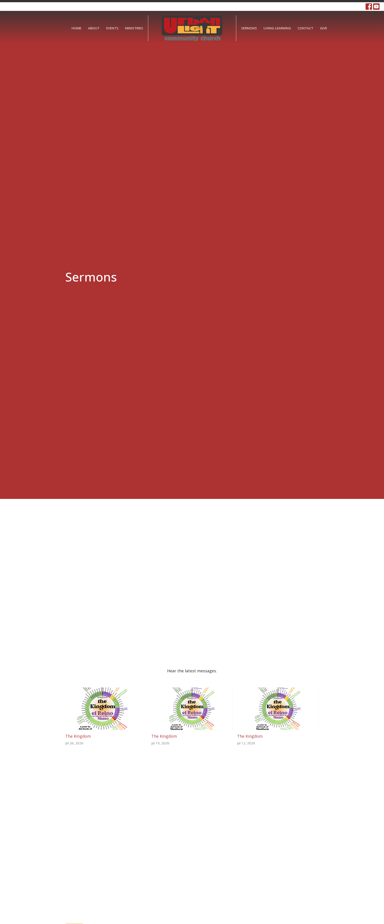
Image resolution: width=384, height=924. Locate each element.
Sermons (249, 28)
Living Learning (277, 28)
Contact (305, 28)
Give (323, 28)
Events (112, 28)
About (94, 28)
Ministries (134, 28)
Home (76, 28)
